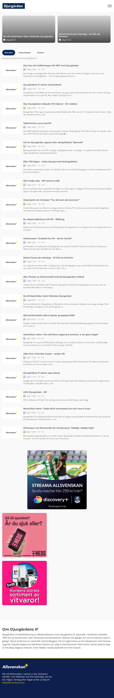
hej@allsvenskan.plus (13, 682)
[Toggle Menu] (110, 6)
